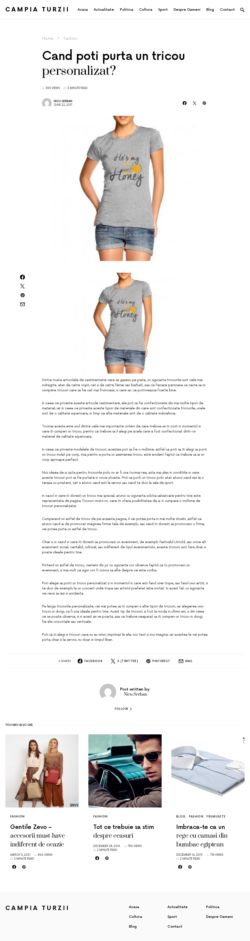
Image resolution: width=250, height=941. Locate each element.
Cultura (135, 917)
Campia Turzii (37, 9)
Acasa (134, 907)
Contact (174, 926)
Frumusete (216, 816)
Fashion (70, 38)
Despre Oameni (219, 917)
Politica (212, 907)
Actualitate (177, 907)
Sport (172, 917)
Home (47, 38)
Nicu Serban (63, 101)
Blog (181, 816)
